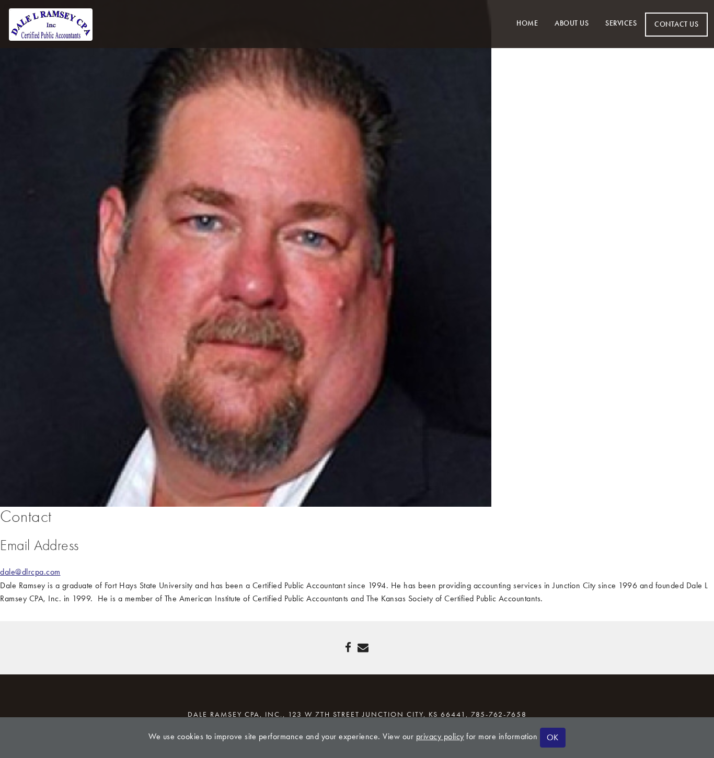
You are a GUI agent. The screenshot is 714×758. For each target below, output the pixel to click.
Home (527, 23)
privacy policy (440, 736)
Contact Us (676, 24)
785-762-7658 (499, 714)
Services (621, 23)
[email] (363, 648)
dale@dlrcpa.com (30, 572)
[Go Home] (51, 23)
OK (553, 737)
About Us (572, 23)
